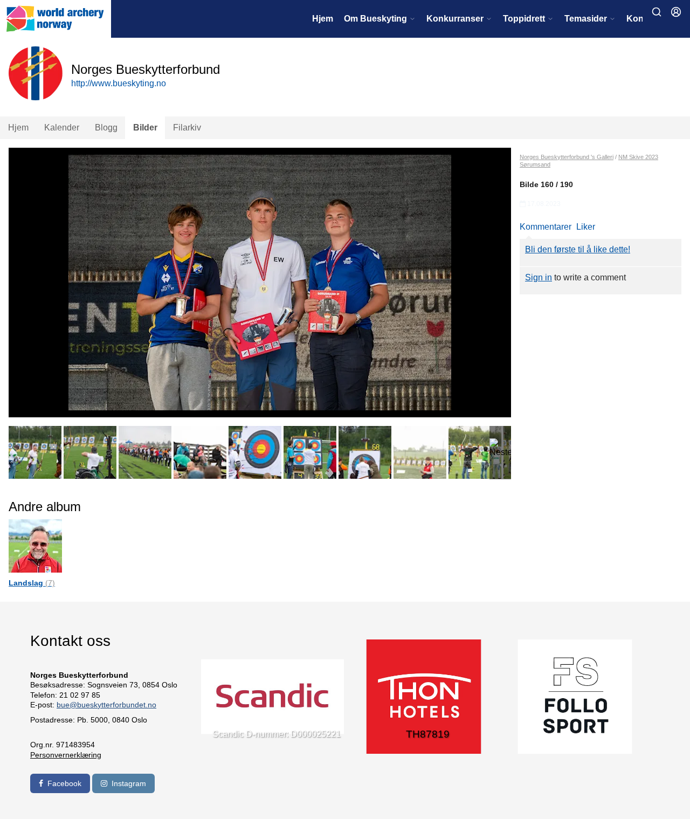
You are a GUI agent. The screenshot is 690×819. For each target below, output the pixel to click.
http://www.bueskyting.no (118, 83)
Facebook (64, 783)
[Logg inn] (676, 12)
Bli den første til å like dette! (577, 249)
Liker (585, 226)
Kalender (61, 127)
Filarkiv (187, 127)
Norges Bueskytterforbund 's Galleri (566, 157)
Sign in (538, 277)
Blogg (106, 127)
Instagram (129, 783)
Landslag (32, 583)
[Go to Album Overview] (35, 545)
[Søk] (656, 12)
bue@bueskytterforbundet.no (106, 704)
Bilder (145, 127)
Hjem (322, 18)
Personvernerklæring (65, 755)
